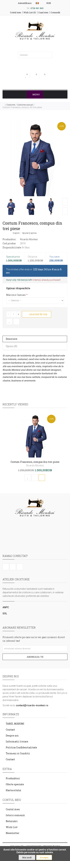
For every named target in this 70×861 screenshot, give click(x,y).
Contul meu (15, 12)
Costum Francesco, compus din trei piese (22, 107)
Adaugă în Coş (38, 314)
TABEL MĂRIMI (15, 723)
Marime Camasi (16, 294)
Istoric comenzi (15, 815)
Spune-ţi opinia (29, 233)
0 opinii (16, 233)
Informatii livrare (17, 741)
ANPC (6, 607)
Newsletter (12, 833)
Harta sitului (13, 790)
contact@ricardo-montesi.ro (32, 705)
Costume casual (25, 104)
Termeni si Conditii (18, 753)
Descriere (11, 338)
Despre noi (12, 735)
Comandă (55, 12)
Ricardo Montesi (29, 239)
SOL (5, 613)
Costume (10, 104)
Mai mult (27, 857)
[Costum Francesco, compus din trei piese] (35, 158)
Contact (10, 729)
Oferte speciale (15, 784)
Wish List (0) (29, 12)
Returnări (12, 821)
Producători (13, 778)
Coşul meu (43, 12)
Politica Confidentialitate (21, 747)
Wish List (12, 827)
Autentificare (24, 3)
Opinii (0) (11, 346)
